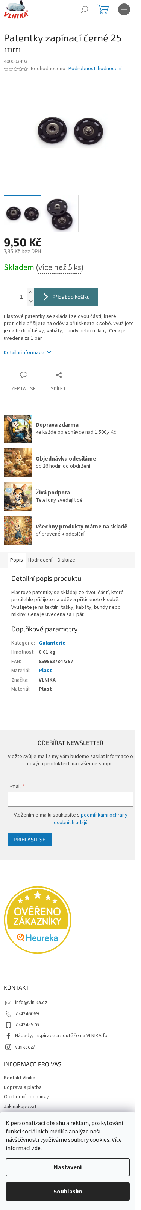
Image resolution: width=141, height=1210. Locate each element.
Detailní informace (24, 352)
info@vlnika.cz (31, 1002)
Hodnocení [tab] (40, 560)
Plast (45, 670)
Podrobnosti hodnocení (94, 68)
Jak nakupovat (20, 1106)
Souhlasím (67, 1191)
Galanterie (52, 643)
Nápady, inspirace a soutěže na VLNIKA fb (61, 1036)
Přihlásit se (29, 839)
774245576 (27, 1025)
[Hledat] (84, 9)
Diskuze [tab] (66, 560)
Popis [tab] (16, 560)
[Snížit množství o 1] (30, 301)
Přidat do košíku (71, 296)
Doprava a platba (23, 1087)
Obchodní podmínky (26, 1097)
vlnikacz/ (25, 1047)
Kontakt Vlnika (19, 1078)
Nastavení (68, 1167)
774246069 (27, 1014)
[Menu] (124, 9)
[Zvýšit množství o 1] (30, 292)
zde (36, 1148)
